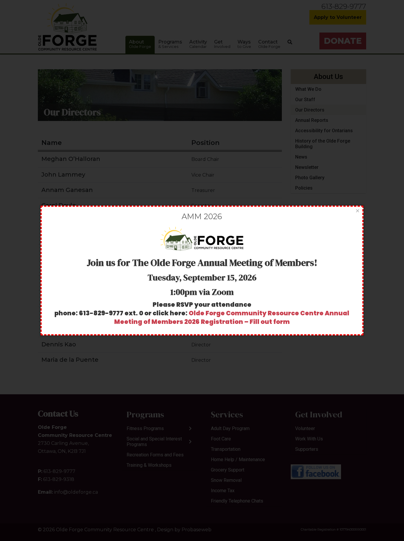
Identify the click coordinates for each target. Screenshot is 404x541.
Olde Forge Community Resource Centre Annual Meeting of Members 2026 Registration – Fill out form (232, 317)
